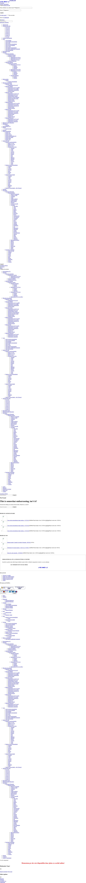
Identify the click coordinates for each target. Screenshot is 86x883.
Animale (12, 148)
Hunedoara (15, 225)
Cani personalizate (9, 50)
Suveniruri (5, 190)
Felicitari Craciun (11, 56)
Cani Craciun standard (10, 45)
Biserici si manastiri (15, 194)
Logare (2, 12)
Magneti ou (10, 115)
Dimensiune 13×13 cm (15, 70)
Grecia (9, 255)
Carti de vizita (8, 128)
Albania (9, 252)
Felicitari (4, 52)
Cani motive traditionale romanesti (12, 49)
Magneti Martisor (9, 102)
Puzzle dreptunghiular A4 (10, 136)
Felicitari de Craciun (12, 63)
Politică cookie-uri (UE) (8, 579)
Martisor (12, 159)
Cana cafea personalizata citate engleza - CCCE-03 (18, 530)
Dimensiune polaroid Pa (13, 113)
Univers (12, 161)
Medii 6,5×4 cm (11, 144)
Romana (15, 68)
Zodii (12, 163)
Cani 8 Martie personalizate (11, 41)
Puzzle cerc (7, 132)
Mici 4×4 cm (11, 145)
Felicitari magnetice (9, 53)
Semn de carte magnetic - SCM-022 (15, 553)
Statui (12, 248)
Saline (12, 247)
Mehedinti (15, 229)
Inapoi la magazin (4, 871)
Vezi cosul (10, 871)
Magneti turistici (11, 192)
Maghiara (15, 67)
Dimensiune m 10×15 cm (13, 93)
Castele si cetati (14, 195)
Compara (5, 856)
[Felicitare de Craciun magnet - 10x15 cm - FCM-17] (5, 547)
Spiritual (4, 189)
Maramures (15, 228)
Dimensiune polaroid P (13, 121)
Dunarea (12, 202)
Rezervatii (13, 246)
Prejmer (15, 231)
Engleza (15, 65)
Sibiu (14, 235)
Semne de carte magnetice (10, 142)
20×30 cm (7, 33)
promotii (4, 130)
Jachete (6, 80)
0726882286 (6, 17)
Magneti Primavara (9, 117)
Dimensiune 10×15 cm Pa (13, 110)
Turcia (9, 260)
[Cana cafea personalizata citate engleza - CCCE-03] (5, 530)
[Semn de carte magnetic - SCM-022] (5, 553)
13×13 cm (7, 28)
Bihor (14, 211)
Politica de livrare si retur (8, 577)
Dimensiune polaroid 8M (13, 90)
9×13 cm (7, 36)
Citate (12, 149)
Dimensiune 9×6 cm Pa (13, 111)
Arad (14, 207)
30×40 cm (7, 35)
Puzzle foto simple (9, 137)
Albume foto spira (6, 26)
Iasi (14, 226)
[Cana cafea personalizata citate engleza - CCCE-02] (5, 525)
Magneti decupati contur (13, 98)
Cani (4, 39)
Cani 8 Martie (8, 40)
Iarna (12, 156)
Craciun (12, 151)
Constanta (15, 218)
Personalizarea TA (6, 126)
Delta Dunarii (14, 201)
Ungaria (9, 261)
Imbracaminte (5, 79)
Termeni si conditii (7, 575)
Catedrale (13, 196)
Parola (4, 10)
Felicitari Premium (15, 75)
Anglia (9, 253)
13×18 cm (7, 29)
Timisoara (15, 238)
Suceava (15, 237)
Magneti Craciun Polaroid (13, 97)
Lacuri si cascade (14, 203)
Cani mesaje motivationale (11, 47)
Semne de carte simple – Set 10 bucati (13, 188)
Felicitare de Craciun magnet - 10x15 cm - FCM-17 (18, 547)
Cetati (12, 197)
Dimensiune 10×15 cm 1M (13, 103)
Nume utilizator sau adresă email (9, 7)
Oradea (15, 230)
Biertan (15, 209)
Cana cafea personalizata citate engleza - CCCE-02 (18, 525)
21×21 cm (7, 34)
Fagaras (15, 222)
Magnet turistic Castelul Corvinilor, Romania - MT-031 (19, 542)
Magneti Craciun (8, 92)
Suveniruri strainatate (9, 249)
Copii (12, 150)
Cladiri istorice (14, 200)
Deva (14, 220)
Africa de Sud (11, 251)
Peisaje (12, 160)
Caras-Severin (16, 215)
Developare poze (6, 51)
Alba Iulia (15, 206)
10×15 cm (7, 27)
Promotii (7, 125)
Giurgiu (15, 223)
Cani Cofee (7, 42)
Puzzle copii (8, 133)
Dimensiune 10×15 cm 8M (13, 87)
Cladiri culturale (14, 199)
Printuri (4, 127)
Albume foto (5, 24)
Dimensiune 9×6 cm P (13, 120)
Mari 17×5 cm (11, 143)
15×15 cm (7, 30)
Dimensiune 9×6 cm (15, 59)
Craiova (15, 219)
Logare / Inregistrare (7, 858)
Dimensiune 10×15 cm (15, 58)
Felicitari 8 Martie (12, 55)
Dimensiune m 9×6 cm (13, 95)
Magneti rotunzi (11, 101)
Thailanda (10, 259)
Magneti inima (11, 91)
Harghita (15, 224)
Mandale (12, 157)
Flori (12, 155)
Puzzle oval (7, 139)
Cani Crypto (8, 46)
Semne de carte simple (10, 174)
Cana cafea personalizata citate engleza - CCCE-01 (18, 520)
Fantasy (12, 154)
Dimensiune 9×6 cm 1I (13, 85)
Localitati (13, 205)
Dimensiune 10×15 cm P (13, 119)
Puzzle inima (8, 138)
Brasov (14, 212)
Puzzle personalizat (7, 131)
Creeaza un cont (6, 5)
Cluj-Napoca (16, 217)
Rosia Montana (16, 232)
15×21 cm (7, 32)
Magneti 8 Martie (9, 86)
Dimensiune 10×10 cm (15, 57)
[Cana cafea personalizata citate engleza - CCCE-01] (5, 520)
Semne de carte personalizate (11, 165)
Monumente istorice (15, 240)
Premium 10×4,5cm (12, 147)
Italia (9, 257)
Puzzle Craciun (8, 134)
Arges (14, 208)
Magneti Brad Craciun (13, 96)
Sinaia (14, 236)
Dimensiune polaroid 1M (13, 105)
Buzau (14, 214)
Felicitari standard (9, 62)
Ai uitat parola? (3, 15)
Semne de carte (6, 140)
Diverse (12, 153)
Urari (12, 162)
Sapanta (15, 234)
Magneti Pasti (8, 109)
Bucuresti (15, 213)
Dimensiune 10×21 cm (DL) (17, 296)
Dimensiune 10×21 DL (16, 69)
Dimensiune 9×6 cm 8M (13, 88)
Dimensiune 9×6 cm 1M (13, 104)
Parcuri (12, 242)
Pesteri (12, 245)
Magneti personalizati (7, 82)
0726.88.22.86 (13, 0)
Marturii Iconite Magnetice (8, 122)
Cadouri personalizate (7, 38)
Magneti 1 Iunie (8, 84)
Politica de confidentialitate (8, 576)
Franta (9, 254)
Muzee (12, 241)
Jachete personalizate (12, 81)
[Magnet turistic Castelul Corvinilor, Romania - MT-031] (5, 542)
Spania (9, 258)
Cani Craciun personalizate (11, 44)
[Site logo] (2, 19)
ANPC (4, 580)
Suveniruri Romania (9, 191)
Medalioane (5, 124)
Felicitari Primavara (12, 61)
